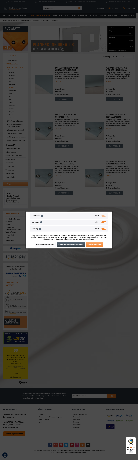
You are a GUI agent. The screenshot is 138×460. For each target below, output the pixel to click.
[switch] (131, 451)
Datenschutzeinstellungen (45, 244)
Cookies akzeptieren (95, 244)
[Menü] (134, 438)
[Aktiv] (103, 216)
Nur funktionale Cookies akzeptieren (70, 244)
